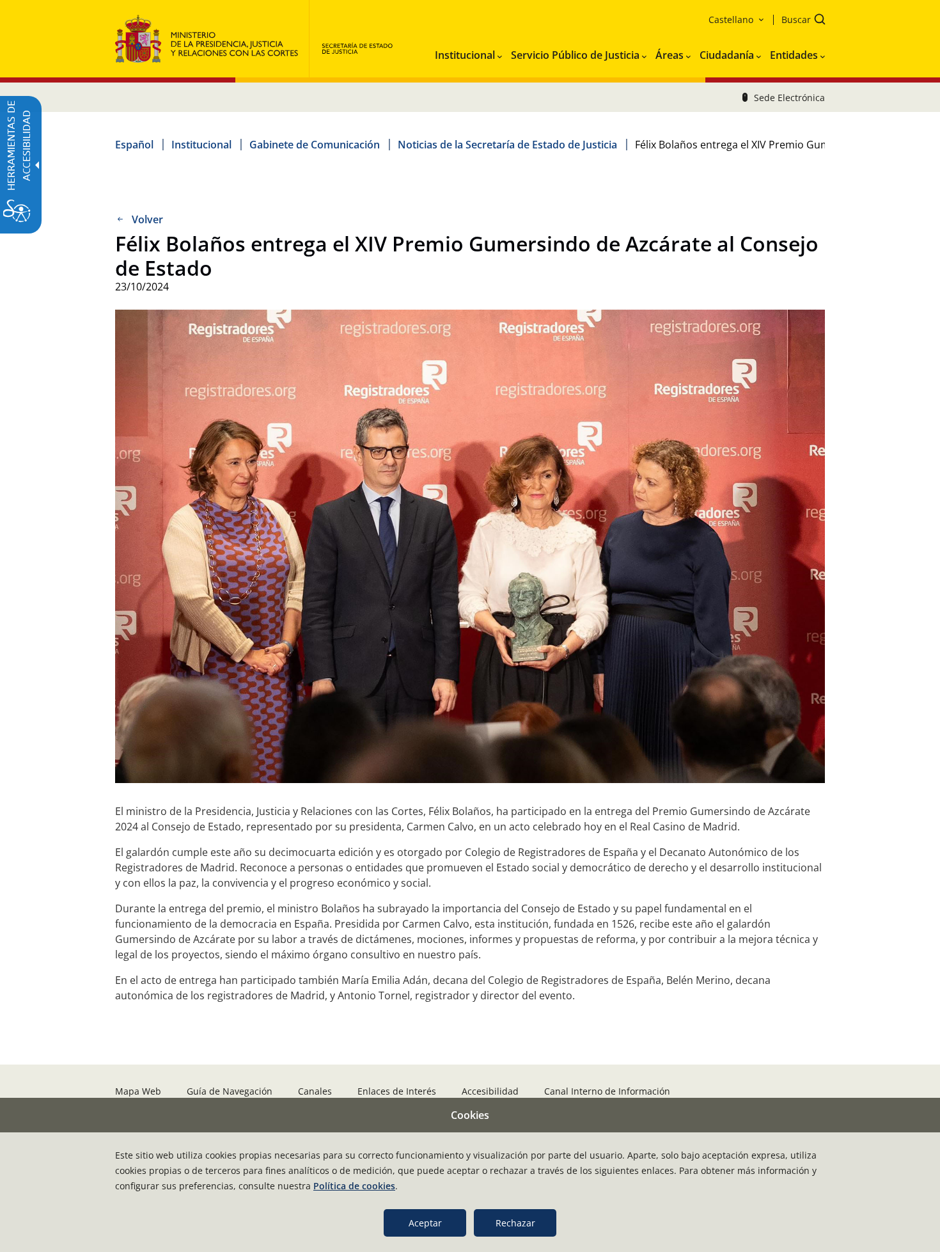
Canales (315, 1091)
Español (134, 145)
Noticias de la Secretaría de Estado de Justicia (507, 145)
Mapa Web (138, 1091)
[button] (799, 21)
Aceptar (425, 1223)
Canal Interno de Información (607, 1091)
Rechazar (515, 1223)
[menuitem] (468, 52)
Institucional (201, 145)
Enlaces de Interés (396, 1091)
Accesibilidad (490, 1091)
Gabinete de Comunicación (314, 145)
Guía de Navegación (229, 1091)
